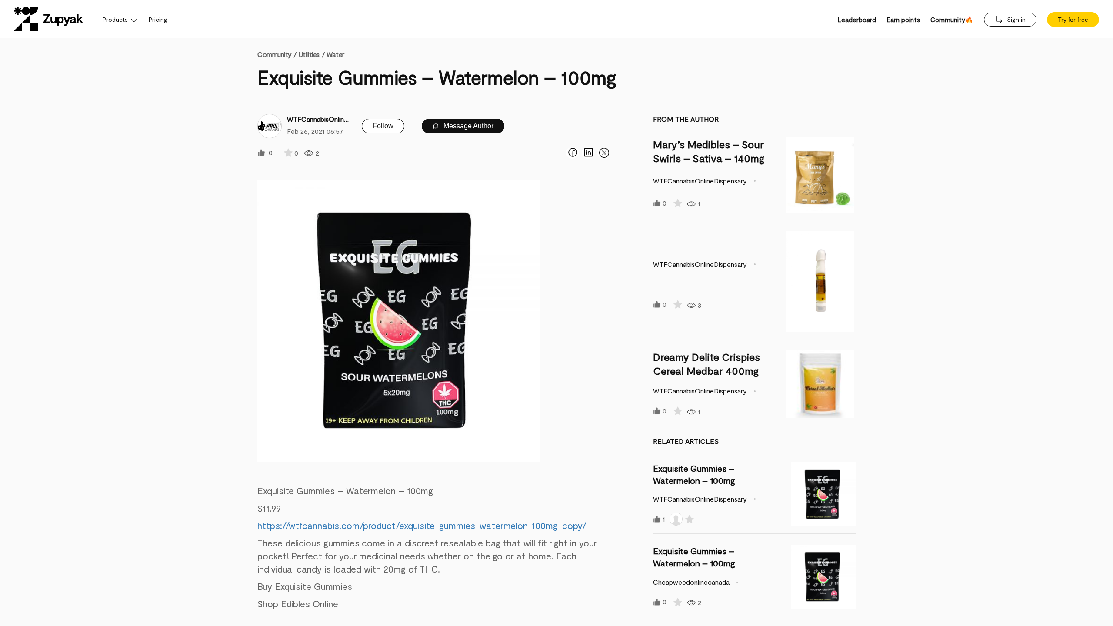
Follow (383, 126)
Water (335, 54)
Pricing (158, 19)
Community (277, 54)
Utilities (309, 54)
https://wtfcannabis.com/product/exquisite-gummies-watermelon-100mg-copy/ (421, 525)
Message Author (467, 126)
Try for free (1073, 19)
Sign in (1015, 19)
